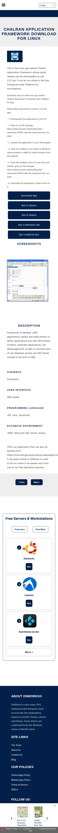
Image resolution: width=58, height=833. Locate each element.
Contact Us (16, 755)
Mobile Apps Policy (20, 780)
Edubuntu (29, 558)
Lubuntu (29, 595)
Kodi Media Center (29, 631)
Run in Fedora (29, 215)
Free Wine (40, 529)
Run (29, 566)
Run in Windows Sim (29, 224)
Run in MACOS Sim (29, 234)
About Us (16, 750)
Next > (37, 482)
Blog (13, 759)
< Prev (21, 482)
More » (29, 652)
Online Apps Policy (20, 775)
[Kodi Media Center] (30, 621)
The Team (16, 745)
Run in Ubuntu (29, 205)
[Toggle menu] (3, 5)
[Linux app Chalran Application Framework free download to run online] (15, 56)
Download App (29, 195)
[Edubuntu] (30, 547)
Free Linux (20, 529)
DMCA (14, 789)
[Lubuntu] (30, 584)
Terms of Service (19, 785)
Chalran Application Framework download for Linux (29, 34)
